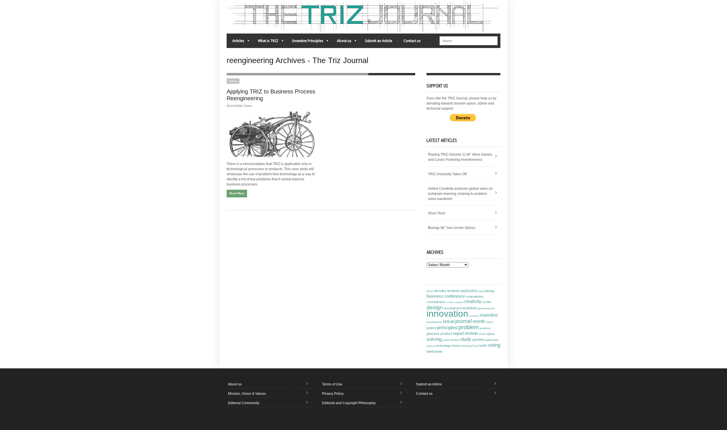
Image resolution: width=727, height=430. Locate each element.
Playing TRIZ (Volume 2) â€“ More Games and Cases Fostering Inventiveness (460, 157)
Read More (236, 193)
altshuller (440, 291)
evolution (469, 308)
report (458, 333)
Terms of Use (332, 384)
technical (431, 346)
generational (486, 308)
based (481, 291)
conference (454, 296)
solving (434, 339)
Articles (235, 42)
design (435, 307)
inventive (489, 315)
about (430, 291)
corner (450, 302)
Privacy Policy (333, 394)
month (479, 321)
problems (485, 328)
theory (456, 345)
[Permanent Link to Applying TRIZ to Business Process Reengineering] (271, 134)
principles (447, 327)
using (494, 345)
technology (443, 345)
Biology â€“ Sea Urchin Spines (451, 228)
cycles (486, 302)
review (471, 333)
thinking (466, 345)
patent (431, 328)
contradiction (474, 296)
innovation (447, 313)
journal (463, 321)
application (469, 291)
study (465, 339)
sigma (490, 333)
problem (468, 327)
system (478, 340)
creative (459, 302)
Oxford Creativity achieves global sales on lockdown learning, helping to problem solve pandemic (460, 194)
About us (341, 42)
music (489, 321)
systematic (492, 339)
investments (434, 321)
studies (454, 339)
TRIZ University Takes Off (447, 174)
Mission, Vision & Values (247, 394)
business (435, 296)
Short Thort (436, 213)
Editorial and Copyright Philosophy (349, 403)
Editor (248, 105)
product (446, 334)
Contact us (412, 41)
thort (476, 345)
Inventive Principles (304, 42)
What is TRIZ (265, 42)
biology (490, 291)
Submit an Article (378, 41)
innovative (474, 316)
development (452, 308)
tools (483, 346)
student (445, 340)
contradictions (436, 302)
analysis (453, 291)
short (482, 333)
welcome (434, 351)
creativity (472, 301)
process (433, 333)
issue (448, 321)
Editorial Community (243, 403)
